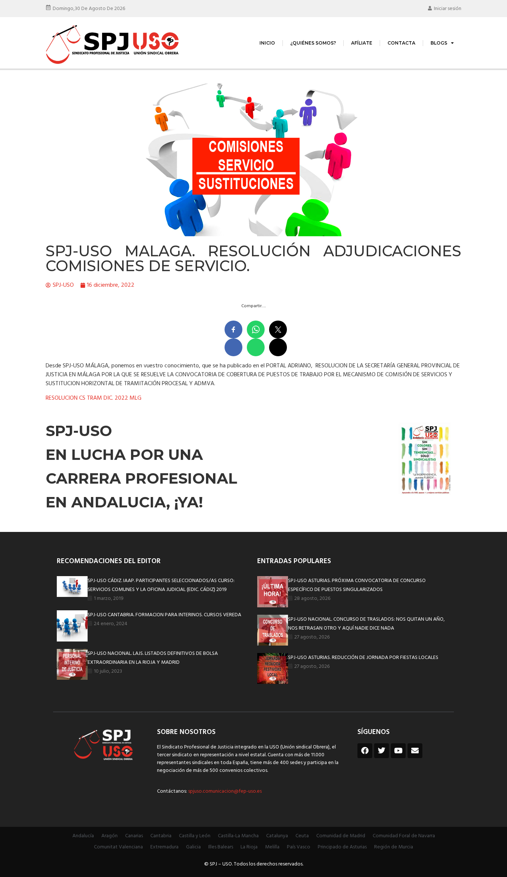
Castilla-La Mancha (238, 836)
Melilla (272, 847)
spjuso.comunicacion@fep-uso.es (224, 791)
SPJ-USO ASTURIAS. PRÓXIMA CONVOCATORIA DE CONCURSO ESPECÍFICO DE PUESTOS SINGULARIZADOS (357, 585)
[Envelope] (415, 750)
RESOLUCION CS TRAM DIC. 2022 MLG (93, 398)
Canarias (134, 836)
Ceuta (302, 836)
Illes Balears (220, 847)
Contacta (401, 43)
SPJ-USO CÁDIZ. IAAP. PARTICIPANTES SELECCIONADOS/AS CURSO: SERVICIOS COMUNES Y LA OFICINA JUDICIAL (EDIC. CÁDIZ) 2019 (161, 585)
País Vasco (298, 847)
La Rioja (249, 847)
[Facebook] (364, 750)
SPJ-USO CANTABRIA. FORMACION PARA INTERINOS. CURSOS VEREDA (164, 615)
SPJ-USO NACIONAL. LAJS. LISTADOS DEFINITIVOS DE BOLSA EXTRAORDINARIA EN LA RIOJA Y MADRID (153, 658)
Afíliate (361, 43)
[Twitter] (381, 750)
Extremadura (164, 847)
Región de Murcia (393, 847)
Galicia (193, 847)
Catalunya (277, 836)
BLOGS (439, 43)
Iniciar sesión (447, 8)
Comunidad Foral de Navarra (404, 836)
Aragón (109, 836)
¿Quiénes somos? (313, 43)
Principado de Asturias (342, 847)
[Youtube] (398, 750)
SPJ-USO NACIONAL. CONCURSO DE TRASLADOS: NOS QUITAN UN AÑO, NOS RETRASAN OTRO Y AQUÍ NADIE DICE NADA (366, 624)
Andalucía (83, 836)
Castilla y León (194, 836)
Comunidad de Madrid (340, 836)
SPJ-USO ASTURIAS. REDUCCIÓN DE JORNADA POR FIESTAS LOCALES (363, 657)
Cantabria (160, 836)
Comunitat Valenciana (118, 847)
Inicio (267, 43)
